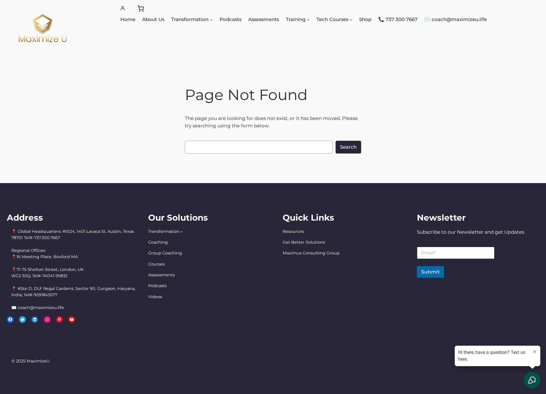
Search (348, 147)
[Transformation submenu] (211, 19)
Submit (430, 272)
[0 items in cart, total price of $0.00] (141, 8)
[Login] (122, 8)
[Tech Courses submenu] (350, 19)
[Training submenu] (308, 19)
